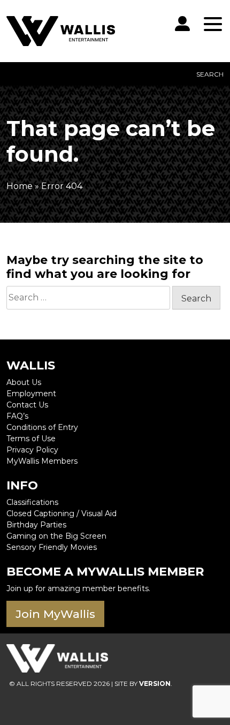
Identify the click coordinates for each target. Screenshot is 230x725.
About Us (23, 382)
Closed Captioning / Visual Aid (61, 513)
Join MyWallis (55, 614)
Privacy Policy (32, 450)
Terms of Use (31, 438)
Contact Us (27, 405)
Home (19, 186)
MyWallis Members (42, 461)
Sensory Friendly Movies (51, 547)
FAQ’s (17, 416)
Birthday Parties (36, 525)
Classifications (32, 502)
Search (210, 74)
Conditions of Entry (42, 427)
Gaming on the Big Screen (56, 536)
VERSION (155, 683)
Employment (31, 393)
